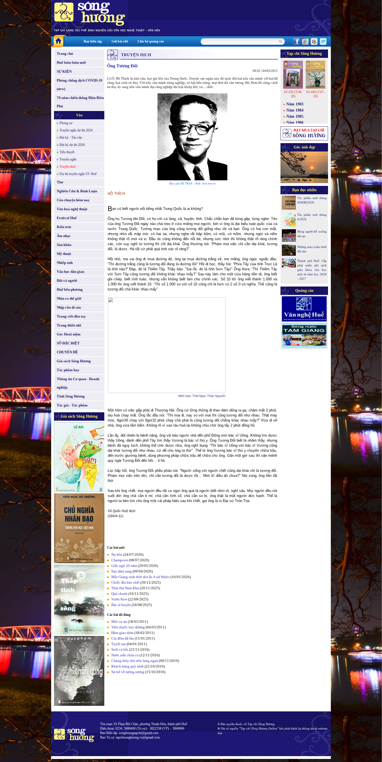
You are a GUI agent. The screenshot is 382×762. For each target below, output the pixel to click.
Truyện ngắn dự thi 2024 (76, 130)
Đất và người (67, 280)
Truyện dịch (68, 167)
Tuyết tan (118, 644)
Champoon (119, 560)
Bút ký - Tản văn (71, 137)
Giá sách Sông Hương (74, 361)
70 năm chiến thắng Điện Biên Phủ (80, 102)
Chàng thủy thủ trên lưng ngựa (134, 661)
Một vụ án (119, 621)
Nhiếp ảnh (65, 263)
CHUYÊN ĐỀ (67, 352)
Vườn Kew (119, 599)
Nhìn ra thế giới (69, 298)
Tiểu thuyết (67, 152)
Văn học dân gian (70, 271)
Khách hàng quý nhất (127, 666)
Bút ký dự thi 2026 (72, 145)
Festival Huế (67, 218)
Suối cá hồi (119, 649)
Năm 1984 (294, 110)
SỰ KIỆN (64, 71)
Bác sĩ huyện (121, 605)
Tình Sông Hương (71, 396)
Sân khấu (64, 245)
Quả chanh (119, 593)
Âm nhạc (64, 236)
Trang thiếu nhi (69, 325)
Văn (79, 115)
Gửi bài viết (120, 41)
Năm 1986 (294, 122)
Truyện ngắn (68, 159)
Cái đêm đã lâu (122, 638)
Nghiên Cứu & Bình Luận (77, 191)
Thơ (60, 182)
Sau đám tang (121, 571)
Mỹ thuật (64, 254)
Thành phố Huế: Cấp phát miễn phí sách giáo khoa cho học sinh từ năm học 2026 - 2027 (312, 269)
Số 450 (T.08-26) (293, 94)
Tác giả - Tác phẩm (72, 405)
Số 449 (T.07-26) (315, 94)
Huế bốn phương (70, 289)
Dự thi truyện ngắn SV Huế (78, 174)
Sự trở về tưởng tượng (127, 672)
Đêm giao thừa (122, 633)
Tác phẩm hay (68, 370)
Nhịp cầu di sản (69, 307)
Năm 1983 (294, 104)
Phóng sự (66, 123)
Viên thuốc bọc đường (128, 627)
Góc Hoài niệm (69, 334)
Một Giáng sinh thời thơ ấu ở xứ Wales (140, 577)
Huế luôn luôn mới (71, 62)
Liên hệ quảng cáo (151, 41)
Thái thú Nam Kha (125, 588)
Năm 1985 (294, 116)
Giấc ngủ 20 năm (124, 566)
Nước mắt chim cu (125, 655)
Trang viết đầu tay (71, 316)
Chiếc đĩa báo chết (125, 582)
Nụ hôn (116, 554)
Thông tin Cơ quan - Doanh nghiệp (78, 383)
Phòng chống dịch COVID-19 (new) (79, 84)
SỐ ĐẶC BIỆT (68, 343)
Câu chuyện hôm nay (73, 200)
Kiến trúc (64, 227)
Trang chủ (65, 53)
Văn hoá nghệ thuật (72, 209)
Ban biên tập (93, 41)
